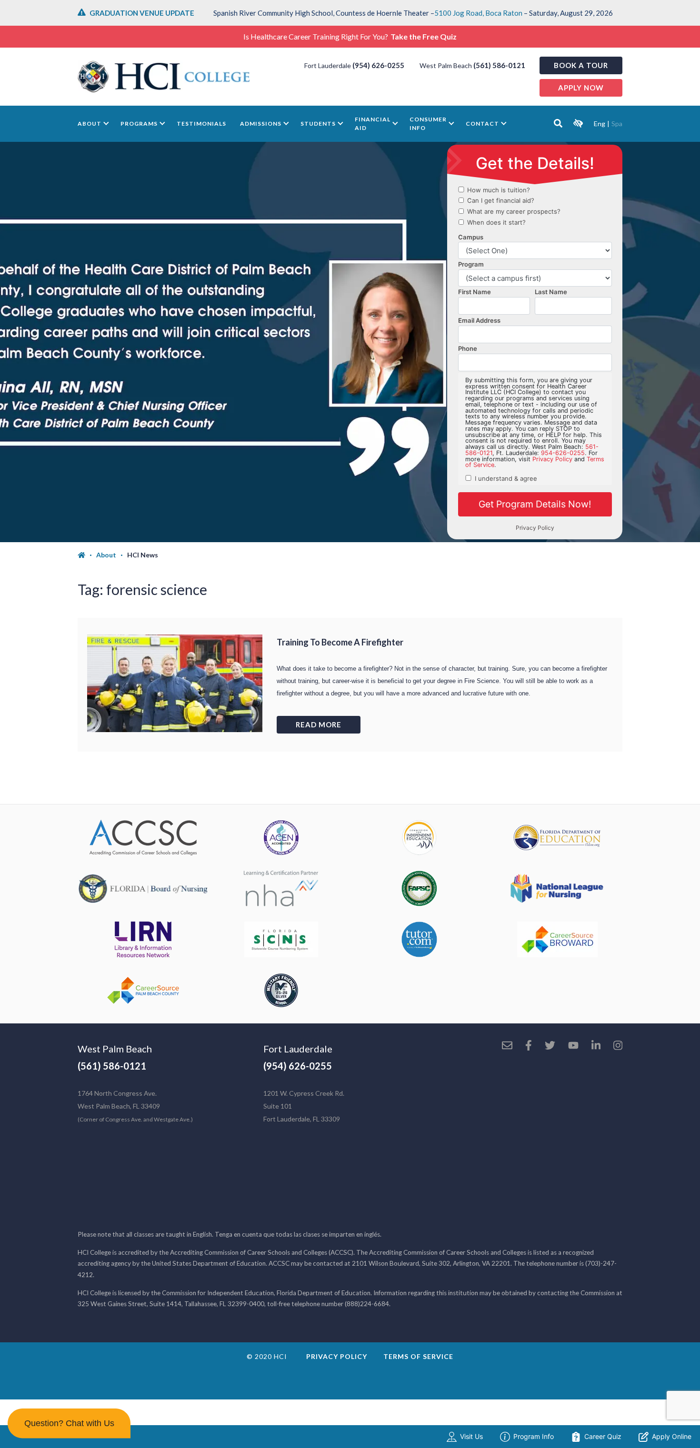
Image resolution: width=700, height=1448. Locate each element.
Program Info (533, 1436)
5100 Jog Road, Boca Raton (478, 13)
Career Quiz (602, 1436)
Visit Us (471, 1436)
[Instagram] (617, 1046)
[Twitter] (550, 1046)
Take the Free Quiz (423, 36)
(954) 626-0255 (378, 65)
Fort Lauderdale (297, 1048)
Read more (318, 724)
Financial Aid (372, 123)
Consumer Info (428, 123)
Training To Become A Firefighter (340, 642)
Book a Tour (581, 65)
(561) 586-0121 (499, 65)
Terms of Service (418, 1356)
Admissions (260, 123)
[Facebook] (528, 1046)
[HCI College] (164, 76)
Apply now (581, 87)
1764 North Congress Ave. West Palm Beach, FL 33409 (135, 1106)
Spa (616, 123)
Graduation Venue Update (142, 13)
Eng (599, 123)
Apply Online (671, 1436)
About (89, 123)
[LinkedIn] (595, 1046)
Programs (139, 123)
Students (318, 123)
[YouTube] (573, 1046)
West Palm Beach (115, 1048)
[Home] (87, 555)
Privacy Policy (336, 1356)
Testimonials (201, 123)
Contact (482, 123)
